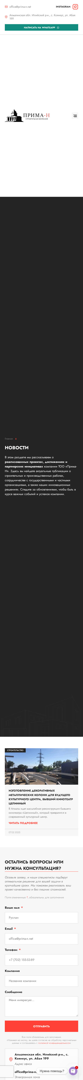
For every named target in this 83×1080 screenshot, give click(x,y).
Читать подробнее (23, 823)
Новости (17, 447)
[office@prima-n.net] (6, 6)
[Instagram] (75, 7)
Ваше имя (12, 908)
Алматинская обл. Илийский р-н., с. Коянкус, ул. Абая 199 (42, 17)
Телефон (11, 950)
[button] (75, 116)
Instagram (63, 6)
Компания (12, 971)
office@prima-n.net (20, 7)
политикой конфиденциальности (54, 1043)
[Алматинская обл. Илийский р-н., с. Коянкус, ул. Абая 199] (6, 17)
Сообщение (13, 992)
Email (9, 929)
